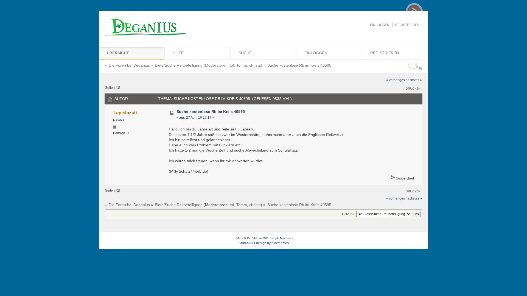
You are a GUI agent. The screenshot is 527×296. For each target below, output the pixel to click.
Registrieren (407, 25)
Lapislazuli (125, 112)
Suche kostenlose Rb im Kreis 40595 (210, 112)
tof (232, 65)
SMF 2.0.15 (242, 238)
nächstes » (414, 80)
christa (255, 65)
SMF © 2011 (260, 238)
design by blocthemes (264, 243)
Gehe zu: (348, 214)
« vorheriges (395, 80)
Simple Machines (281, 238)
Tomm (241, 65)
